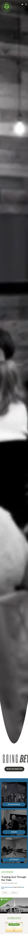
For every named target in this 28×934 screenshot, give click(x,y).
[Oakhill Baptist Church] (6, 4)
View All (14, 893)
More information (14, 769)
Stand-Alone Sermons (7, 887)
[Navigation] (22, 4)
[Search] (26, 4)
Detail (5, 893)
